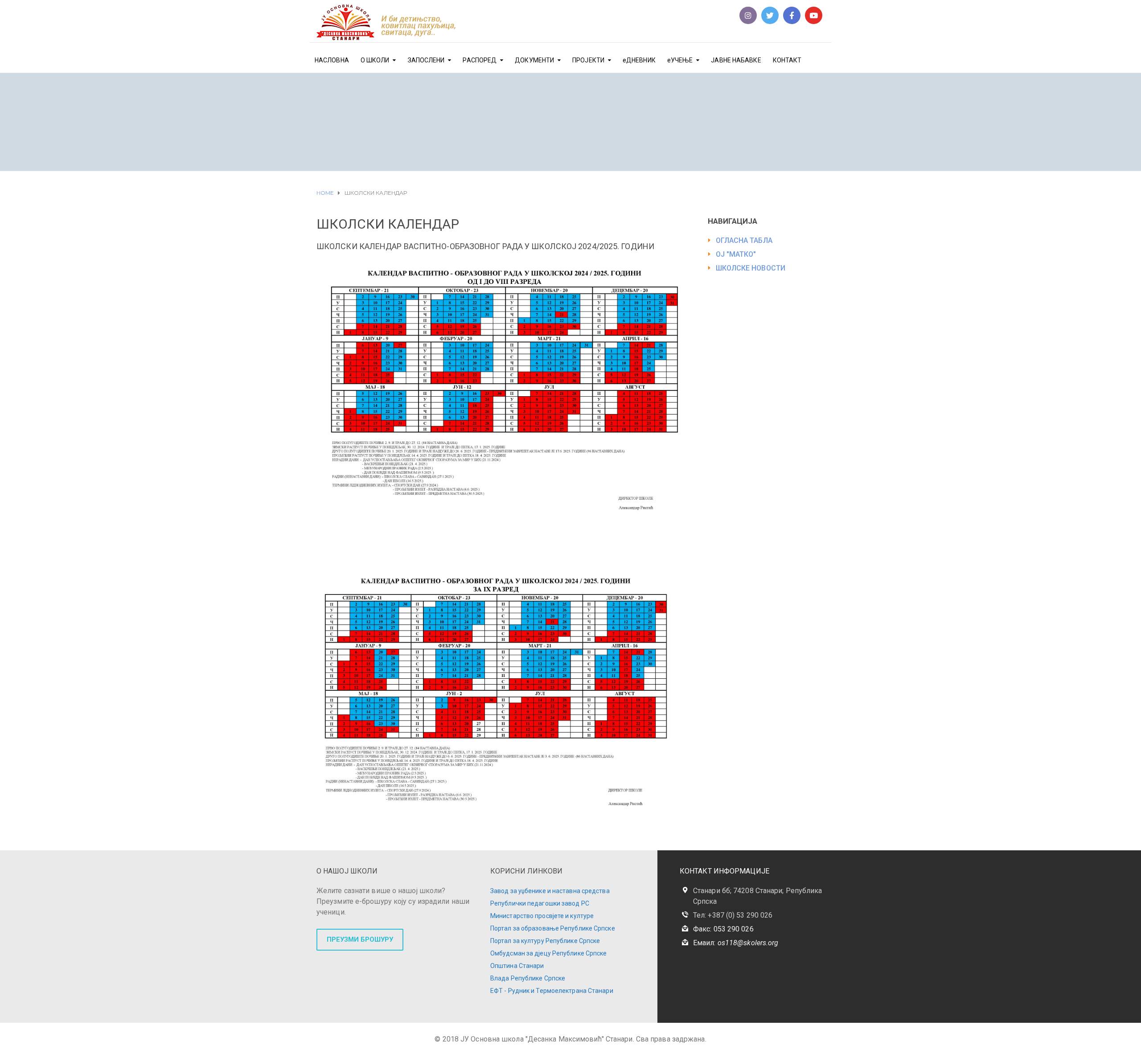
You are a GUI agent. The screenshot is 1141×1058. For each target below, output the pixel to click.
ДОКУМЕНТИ (534, 60)
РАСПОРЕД (480, 60)
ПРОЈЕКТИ (588, 60)
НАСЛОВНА (332, 60)
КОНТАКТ (787, 60)
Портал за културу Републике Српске (545, 940)
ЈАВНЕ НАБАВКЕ (736, 60)
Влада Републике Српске (527, 978)
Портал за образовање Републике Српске (552, 928)
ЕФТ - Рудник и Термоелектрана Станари (551, 990)
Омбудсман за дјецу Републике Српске (548, 953)
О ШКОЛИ (375, 60)
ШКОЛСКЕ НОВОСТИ (751, 268)
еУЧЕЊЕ (680, 60)
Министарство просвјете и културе (542, 915)
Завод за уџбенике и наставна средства (550, 890)
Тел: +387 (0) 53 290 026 (732, 915)
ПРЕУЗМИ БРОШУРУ (360, 939)
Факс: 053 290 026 (723, 929)
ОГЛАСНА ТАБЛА (744, 240)
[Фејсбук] (792, 15)
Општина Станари (517, 965)
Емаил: (735, 943)
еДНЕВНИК (639, 60)
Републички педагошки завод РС (539, 903)
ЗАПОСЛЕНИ (426, 60)
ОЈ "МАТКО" (736, 254)
